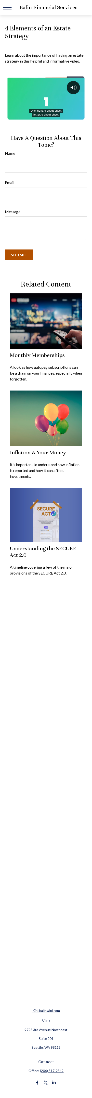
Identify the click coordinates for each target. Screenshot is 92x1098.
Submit (19, 254)
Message (12, 211)
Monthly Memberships (37, 355)
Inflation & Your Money (38, 452)
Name (10, 153)
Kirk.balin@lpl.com (46, 1010)
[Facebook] (37, 1082)
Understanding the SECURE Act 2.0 (43, 551)
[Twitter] (45, 1082)
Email (9, 182)
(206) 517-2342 (52, 1071)
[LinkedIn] (54, 1082)
